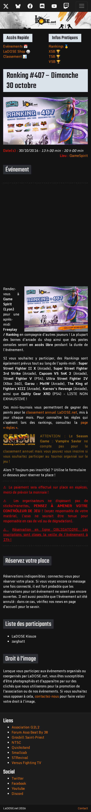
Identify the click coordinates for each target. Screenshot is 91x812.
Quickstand (21, 747)
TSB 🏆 (54, 56)
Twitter (17, 778)
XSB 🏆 (54, 51)
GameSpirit (78, 155)
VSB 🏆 (55, 61)
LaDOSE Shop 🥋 (16, 51)
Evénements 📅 (15, 46)
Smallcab (19, 752)
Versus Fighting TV (26, 762)
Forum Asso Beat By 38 (30, 732)
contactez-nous (47, 696)
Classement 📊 (15, 56)
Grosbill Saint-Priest (28, 737)
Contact (83, 808)
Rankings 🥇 (59, 46)
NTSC (16, 742)
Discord (17, 793)
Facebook (19, 783)
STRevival (20, 757)
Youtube (18, 788)
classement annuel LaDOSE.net (51, 412)
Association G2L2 (25, 727)
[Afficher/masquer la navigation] (82, 6)
